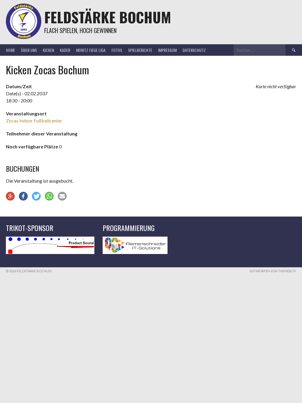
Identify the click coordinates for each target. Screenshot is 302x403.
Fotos (116, 50)
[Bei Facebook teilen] (23, 196)
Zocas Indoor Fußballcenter (34, 120)
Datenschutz (194, 50)
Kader (65, 50)
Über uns (29, 50)
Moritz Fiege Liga (91, 50)
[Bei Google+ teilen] (10, 196)
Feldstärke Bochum (107, 16)
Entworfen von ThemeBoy (273, 271)
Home (10, 50)
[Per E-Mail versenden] (62, 196)
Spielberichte (140, 50)
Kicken (48, 50)
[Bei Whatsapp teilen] (49, 196)
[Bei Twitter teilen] (36, 196)
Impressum (167, 50)
